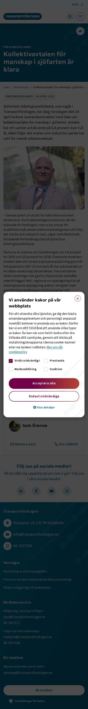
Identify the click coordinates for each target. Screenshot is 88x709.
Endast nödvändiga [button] (44, 396)
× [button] (76, 297)
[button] (44, 407)
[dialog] (44, 354)
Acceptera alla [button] (44, 383)
